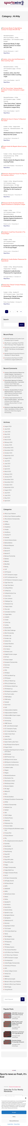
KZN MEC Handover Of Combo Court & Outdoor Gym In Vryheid (14, 339)
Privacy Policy (17, 1124)
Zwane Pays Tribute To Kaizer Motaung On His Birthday (13, 297)
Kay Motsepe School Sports (12, 744)
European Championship (11, 662)
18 (17, 311)
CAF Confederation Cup (11, 577)
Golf (6, 707)
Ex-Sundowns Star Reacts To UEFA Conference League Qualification (14, 358)
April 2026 (7, 437)
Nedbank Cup (8, 807)
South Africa (8, 907)
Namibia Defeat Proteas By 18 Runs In (18, 1041)
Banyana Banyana (9, 545)
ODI (6, 812)
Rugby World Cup (9, 870)
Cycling (6, 625)
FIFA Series (7, 678)
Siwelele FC (8, 902)
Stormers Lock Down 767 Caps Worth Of (18, 1032)
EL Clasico (7, 649)
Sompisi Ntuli (7, 138)
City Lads (7, 609)
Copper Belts (8, 614)
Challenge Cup (8, 601)
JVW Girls (7, 736)
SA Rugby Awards (9, 880)
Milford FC (7, 791)
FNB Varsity (8, 699)
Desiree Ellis (8, 628)
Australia (7, 537)
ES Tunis (18, 68)
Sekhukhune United (10, 894)
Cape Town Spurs (9, 585)
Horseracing (8, 718)
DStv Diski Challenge (10, 630)
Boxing (6, 566)
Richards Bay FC (9, 849)
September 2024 (9, 487)
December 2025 (9, 447)
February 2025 (8, 474)
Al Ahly (16, 37)
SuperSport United (9, 926)
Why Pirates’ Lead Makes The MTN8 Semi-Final (17, 1023)
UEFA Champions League (11, 957)
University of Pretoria (10, 965)
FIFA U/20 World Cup (10, 683)
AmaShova (7, 532)
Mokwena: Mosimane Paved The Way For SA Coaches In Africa (13, 189)
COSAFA (7, 617)
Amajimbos (7, 527)
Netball (6, 810)
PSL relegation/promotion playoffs (14, 841)
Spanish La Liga (9, 912)
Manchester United (10, 781)
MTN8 (16, 155)
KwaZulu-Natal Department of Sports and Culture (14, 750)
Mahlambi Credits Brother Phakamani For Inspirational (12, 272)
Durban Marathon (9, 643)
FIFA (6, 670)
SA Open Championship (11, 878)
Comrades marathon (10, 612)
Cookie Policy (10, 1124)
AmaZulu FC (16, 292)
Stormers (7, 923)
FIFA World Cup (9, 689)
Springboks (7, 918)
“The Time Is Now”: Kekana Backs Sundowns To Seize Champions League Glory (12, 105)
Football (5, 41)
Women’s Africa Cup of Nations (13, 984)
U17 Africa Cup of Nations (11, 955)
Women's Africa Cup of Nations (13, 981)
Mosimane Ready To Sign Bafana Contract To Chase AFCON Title (12, 45)
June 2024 (7, 495)
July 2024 (7, 492)
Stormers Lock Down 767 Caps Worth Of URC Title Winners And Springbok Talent (14, 349)
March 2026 (8, 439)
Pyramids (6, 101)
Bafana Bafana (7, 39)
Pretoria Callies (9, 826)
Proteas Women (9, 835)
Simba (6, 899)
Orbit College (8, 815)
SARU (6, 891)
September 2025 (9, 455)
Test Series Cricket (9, 939)
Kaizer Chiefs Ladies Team (11, 742)
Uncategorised (8, 960)
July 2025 (7, 461)
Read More (7, 53)
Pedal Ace (7, 820)
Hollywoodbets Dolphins (11, 710)
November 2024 (9, 482)
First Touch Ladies (9, 694)
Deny (14, 1116)
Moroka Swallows (9, 796)
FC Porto (7, 667)
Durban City (6, 128)
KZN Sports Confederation (12, 762)
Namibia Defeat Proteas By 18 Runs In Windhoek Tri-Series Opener (14, 354)
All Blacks (7, 524)
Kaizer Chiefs (19, 294)
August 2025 (8, 458)
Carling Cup (8, 590)
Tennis (6, 934)
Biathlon (7, 558)
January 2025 (8, 477)
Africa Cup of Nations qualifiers (13, 516)
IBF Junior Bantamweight (11, 726)
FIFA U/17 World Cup (10, 681)
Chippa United (16, 126)
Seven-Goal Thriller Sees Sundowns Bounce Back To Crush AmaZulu (13, 385)
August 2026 (8, 426)
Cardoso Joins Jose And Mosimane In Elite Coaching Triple (12, 74)
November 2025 (9, 450)
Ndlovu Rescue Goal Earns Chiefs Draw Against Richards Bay (14, 410)
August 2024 (8, 490)
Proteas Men (8, 833)
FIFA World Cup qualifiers (11, 691)
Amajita (7, 529)
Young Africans (8, 989)
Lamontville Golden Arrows (12, 765)
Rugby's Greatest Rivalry (11, 872)
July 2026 (7, 429)
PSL (22, 128)
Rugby (6, 865)
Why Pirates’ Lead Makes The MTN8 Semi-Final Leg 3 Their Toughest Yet (14, 344)
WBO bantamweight (10, 979)
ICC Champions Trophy (11, 728)
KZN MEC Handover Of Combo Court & (17, 1013)
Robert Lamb (7, 224)
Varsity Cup (8, 973)
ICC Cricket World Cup (10, 731)
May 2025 (7, 466)
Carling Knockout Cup (9, 155)
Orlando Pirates (7, 157)
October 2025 (8, 453)
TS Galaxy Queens (9, 947)
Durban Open (8, 646)
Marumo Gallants (9, 786)
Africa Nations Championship (12, 519)
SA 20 (6, 875)
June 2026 (7, 431)
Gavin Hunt (7, 704)
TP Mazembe (8, 942)
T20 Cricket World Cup (10, 931)
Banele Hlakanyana (9, 51)
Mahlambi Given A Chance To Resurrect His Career (13, 133)
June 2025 (7, 463)
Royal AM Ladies (9, 859)
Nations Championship (10, 804)
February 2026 (8, 442)
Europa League (9, 659)
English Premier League (11, 654)
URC (6, 968)
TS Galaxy (6, 130)
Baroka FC (7, 550)
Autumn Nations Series (10, 540)
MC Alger (17, 185)
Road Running (8, 851)
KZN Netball (8, 754)
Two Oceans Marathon (10, 950)
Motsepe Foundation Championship (14, 799)
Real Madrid (8, 846)
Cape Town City (9, 582)
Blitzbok (7, 561)
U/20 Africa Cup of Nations (12, 952)
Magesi (6, 770)
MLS (6, 794)
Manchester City (9, 778)
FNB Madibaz (8, 697)
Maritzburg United (9, 783)
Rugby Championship (10, 867)
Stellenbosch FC (9, 920)
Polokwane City (9, 823)
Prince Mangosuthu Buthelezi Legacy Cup (14, 829)
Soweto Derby (8, 910)
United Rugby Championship (12, 963)
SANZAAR (7, 888)
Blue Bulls (7, 564)
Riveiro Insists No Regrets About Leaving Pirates (14, 161)
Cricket (6, 620)
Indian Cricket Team (10, 734)
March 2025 (8, 471)
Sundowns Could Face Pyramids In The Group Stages (14, 246)
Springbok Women (9, 915)
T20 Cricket (8, 928)
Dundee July (8, 635)
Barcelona (7, 548)
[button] (25, 1098)
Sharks (6, 896)
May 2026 (7, 434)
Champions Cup (9, 604)
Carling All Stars (9, 588)
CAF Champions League (17, 39)
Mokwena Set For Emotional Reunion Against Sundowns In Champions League (13, 218)
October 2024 (8, 485)
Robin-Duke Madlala (9, 80)
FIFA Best (7, 673)
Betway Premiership (18, 153)
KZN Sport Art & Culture (11, 759)
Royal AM (7, 854)
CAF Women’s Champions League (13, 580)
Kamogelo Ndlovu (8, 276)
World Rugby (8, 987)
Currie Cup (7, 622)
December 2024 (9, 479)
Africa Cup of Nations (9, 37)
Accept (14, 1112)
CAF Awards (8, 572)
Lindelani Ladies (9, 767)
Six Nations (7, 904)
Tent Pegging (8, 936)
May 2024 (7, 498)
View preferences (14, 1121)
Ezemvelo (7, 665)
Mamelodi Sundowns (9, 35)
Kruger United (8, 747)
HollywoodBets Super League (12, 715)
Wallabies (7, 976)
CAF (6, 569)
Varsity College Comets (11, 971)
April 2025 (7, 469)
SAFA (6, 886)
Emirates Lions (8, 651)
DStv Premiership (9, 633)
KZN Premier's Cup (9, 757)
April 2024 (7, 500)
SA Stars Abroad (9, 883)
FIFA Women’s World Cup (11, 686)
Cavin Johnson (8, 598)
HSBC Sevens (8, 723)
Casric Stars (8, 596)
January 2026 (8, 445)
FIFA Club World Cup (10, 675)
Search (6, 319)
